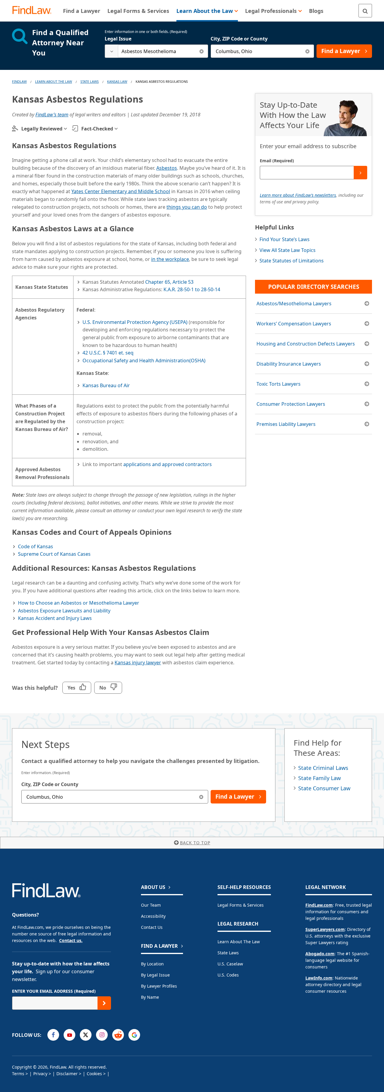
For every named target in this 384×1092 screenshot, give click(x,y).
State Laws (89, 81)
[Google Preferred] (134, 1035)
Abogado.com (319, 953)
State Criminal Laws (323, 767)
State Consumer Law (324, 788)
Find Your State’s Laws (285, 239)
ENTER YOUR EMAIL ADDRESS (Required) (54, 991)
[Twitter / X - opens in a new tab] (86, 1035)
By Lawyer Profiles (159, 986)
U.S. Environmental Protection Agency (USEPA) (135, 322)
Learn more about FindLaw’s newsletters (298, 195)
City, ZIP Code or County (239, 38)
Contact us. (70, 940)
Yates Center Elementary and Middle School (120, 191)
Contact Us (152, 927)
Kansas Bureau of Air (106, 385)
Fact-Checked (97, 128)
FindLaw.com (319, 905)
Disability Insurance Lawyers (288, 364)
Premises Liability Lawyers (286, 424)
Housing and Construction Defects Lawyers (305, 343)
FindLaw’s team (51, 114)
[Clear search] (201, 51)
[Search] (365, 10)
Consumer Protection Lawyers (290, 404)
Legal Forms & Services (241, 905)
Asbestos (166, 168)
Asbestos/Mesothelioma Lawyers (294, 303)
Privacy (40, 1073)
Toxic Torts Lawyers (278, 384)
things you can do (186, 207)
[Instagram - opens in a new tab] (102, 1035)
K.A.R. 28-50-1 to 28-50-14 (192, 289)
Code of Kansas (35, 546)
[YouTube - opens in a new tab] (69, 1035)
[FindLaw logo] (34, 11)
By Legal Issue (155, 975)
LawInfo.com (318, 978)
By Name (150, 997)
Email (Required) (277, 160)
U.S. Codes (228, 975)
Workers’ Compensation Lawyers (293, 323)
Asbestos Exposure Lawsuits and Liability (64, 610)
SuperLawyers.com (325, 929)
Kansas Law (117, 81)
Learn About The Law (53, 81)
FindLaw (19, 81)
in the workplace (170, 259)
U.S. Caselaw (230, 964)
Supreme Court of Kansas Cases (54, 554)
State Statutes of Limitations (292, 260)
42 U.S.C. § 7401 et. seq (108, 352)
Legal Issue (118, 38)
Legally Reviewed (42, 128)
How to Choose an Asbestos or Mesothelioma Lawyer (78, 603)
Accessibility (153, 916)
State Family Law (319, 778)
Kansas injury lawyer (138, 662)
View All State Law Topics (288, 250)
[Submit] (360, 172)
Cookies (94, 1073)
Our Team (151, 905)
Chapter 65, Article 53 (169, 282)
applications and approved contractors (167, 464)
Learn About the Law (239, 941)
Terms (18, 1073)
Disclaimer (67, 1073)
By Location (152, 964)
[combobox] (156, 51)
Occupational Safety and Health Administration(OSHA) (144, 360)
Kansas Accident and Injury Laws (55, 618)
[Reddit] (118, 1035)
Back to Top (195, 842)
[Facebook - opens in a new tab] (53, 1035)
